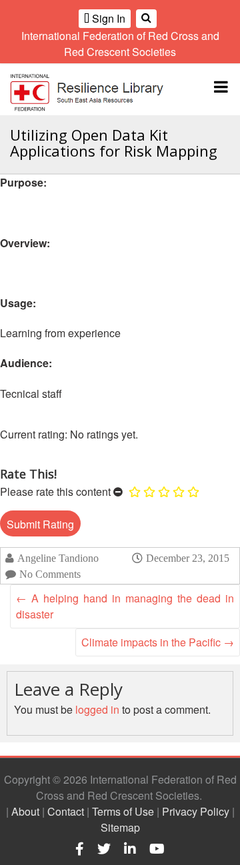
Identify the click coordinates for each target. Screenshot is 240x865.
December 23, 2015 (187, 557)
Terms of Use (123, 811)
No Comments (50, 574)
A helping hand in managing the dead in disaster (125, 606)
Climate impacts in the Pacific (157, 642)
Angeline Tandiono (58, 558)
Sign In (107, 18)
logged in (97, 709)
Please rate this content (55, 491)
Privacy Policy (195, 811)
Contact (65, 811)
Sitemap (120, 827)
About (25, 811)
